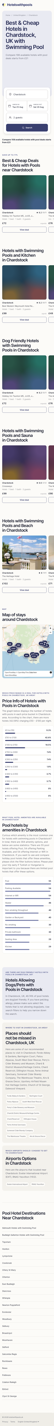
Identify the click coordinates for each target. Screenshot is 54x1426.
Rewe (4, 1368)
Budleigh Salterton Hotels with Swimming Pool (23, 1235)
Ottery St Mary (9, 1270)
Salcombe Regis (9, 1354)
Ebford (5, 1389)
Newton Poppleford (11, 1305)
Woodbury (7, 1319)
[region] (28, 651)
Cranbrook (7, 1263)
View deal (24, 230)
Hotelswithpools (19, 5)
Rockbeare (7, 1361)
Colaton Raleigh (9, 1382)
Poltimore (6, 1375)
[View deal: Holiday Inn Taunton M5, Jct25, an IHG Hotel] (24, 192)
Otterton (6, 1277)
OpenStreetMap (11, 675)
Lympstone (7, 1256)
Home (8, 15)
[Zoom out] (50, 632)
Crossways (7, 486)
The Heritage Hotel (10, 576)
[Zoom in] (50, 628)
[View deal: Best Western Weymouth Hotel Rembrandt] (24, 282)
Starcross (6, 1291)
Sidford (5, 1347)
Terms (12, 1422)
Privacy (5, 1422)
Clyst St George (9, 1396)
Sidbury (5, 1326)
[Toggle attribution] (50, 672)
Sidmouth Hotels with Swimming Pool (19, 1228)
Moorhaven (7, 1340)
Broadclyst (7, 1333)
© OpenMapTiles (22, 672)
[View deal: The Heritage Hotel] (24, 553)
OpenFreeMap (10, 672)
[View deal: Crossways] (24, 462)
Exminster (6, 1312)
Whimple (6, 1298)
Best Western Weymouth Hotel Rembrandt (21, 306)
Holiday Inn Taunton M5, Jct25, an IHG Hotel (22, 216)
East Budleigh (8, 1284)
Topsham (6, 1242)
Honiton (5, 1249)
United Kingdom (19, 15)
